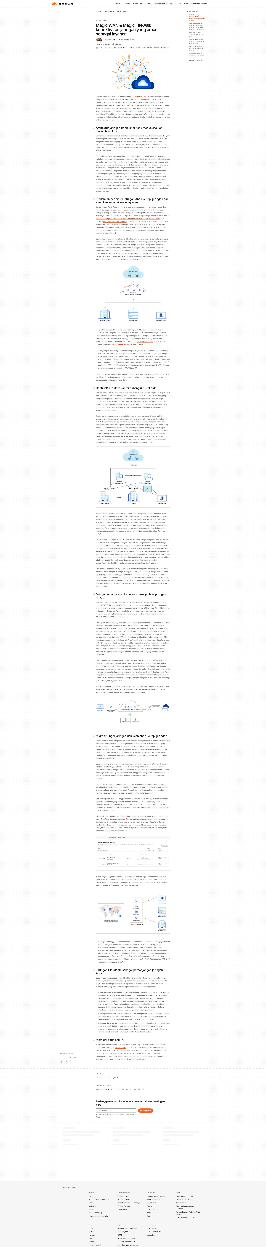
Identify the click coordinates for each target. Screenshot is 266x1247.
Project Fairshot (124, 1206)
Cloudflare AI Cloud (183, 1199)
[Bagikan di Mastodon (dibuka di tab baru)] (61, 1061)
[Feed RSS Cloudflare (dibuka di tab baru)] (111, 1089)
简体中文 (156, 48)
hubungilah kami (138, 1059)
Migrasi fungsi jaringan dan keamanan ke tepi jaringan (196, 48)
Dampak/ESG (123, 1209)
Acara (149, 1213)
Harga (149, 3)
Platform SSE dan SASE (185, 1196)
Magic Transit (120, 1047)
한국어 (143, 48)
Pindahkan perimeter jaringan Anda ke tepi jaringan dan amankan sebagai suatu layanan (196, 26)
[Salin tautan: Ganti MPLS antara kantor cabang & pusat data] (94, 388)
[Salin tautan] (70, 1061)
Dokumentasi (152, 1228)
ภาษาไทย (166, 48)
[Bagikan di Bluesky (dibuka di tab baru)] (74, 1057)
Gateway (129, 819)
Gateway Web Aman (145, 341)
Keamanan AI (181, 1203)
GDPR (120, 1235)
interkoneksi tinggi (138, 563)
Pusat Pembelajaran (155, 1232)
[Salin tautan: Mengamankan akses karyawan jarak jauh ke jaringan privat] (94, 594)
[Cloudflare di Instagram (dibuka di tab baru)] (127, 1089)
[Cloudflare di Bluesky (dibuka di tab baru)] (135, 1089)
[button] (133, 294)
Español (132, 48)
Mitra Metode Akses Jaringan (115, 221)
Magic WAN (144, 105)
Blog (148, 1216)
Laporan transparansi (126, 1242)
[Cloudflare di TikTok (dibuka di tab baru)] (143, 1089)
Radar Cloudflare (153, 1199)
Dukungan (151, 1209)
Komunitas (151, 1235)
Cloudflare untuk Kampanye (129, 1203)
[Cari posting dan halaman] (180, 3)
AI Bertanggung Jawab (127, 1238)
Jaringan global (95, 1245)
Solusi (127, 3)
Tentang (92, 1228)
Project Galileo (123, 1196)
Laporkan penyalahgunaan (128, 1245)
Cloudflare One (140, 97)
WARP (157, 219)
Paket (91, 1196)
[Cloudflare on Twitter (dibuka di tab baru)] (115, 1089)
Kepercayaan (123, 1232)
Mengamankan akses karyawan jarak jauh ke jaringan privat (196, 41)
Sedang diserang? (96, 1213)
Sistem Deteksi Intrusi (120, 344)
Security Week (121, 11)
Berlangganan (145, 1111)
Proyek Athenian (124, 1199)
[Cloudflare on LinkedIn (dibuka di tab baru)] (119, 1089)
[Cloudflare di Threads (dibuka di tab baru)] (139, 1089)
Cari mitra (92, 1206)
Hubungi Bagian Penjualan (199, 3)
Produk (118, 3)
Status (149, 1206)
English (125, 48)
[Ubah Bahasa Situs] (171, 4)
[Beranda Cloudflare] (63, 3)
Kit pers (92, 1242)
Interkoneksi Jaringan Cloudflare (130, 219)
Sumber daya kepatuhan (127, 1228)
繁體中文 (149, 48)
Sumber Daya (137, 3)
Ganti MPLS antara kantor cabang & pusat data (196, 34)
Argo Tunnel (149, 219)
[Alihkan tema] (176, 3)
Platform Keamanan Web (186, 1218)
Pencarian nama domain (98, 1216)
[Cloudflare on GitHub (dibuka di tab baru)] (131, 1089)
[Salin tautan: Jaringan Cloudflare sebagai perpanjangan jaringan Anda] (94, 970)
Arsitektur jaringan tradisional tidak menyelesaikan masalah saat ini (197, 17)
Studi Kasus (151, 1203)
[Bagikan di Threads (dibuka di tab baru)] (66, 1061)
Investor (92, 1235)
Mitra (91, 1203)
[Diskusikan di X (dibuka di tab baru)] (66, 1057)
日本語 (138, 48)
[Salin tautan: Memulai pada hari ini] (94, 1040)
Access (119, 819)
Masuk (186, 3)
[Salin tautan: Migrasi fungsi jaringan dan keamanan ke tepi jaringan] (94, 736)
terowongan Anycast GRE (106, 219)
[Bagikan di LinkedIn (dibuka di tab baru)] (70, 1057)
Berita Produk (109, 11)
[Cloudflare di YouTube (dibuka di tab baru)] (123, 1089)
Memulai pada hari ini (196, 60)
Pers (90, 1238)
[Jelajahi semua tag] (169, 11)
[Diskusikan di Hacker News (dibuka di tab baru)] (61, 1057)
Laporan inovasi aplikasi (156, 1196)
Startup (91, 1209)
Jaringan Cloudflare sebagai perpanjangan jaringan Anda (196, 55)
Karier (91, 1232)
